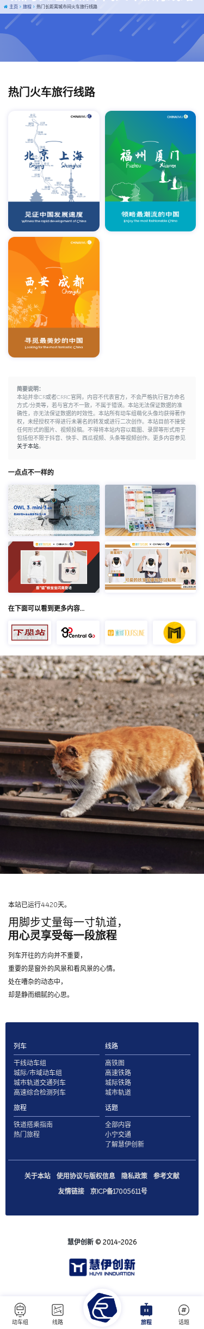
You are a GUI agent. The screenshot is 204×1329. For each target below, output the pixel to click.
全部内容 (118, 1125)
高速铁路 (118, 1073)
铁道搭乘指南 (33, 1125)
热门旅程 (27, 1135)
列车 (20, 1046)
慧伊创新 (80, 1242)
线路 (57, 1322)
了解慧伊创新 (124, 1144)
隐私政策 (134, 1176)
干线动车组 (30, 1063)
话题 (183, 1322)
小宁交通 (118, 1135)
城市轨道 (118, 1092)
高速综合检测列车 (40, 1092)
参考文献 (166, 1176)
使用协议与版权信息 (86, 1176)
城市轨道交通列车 (40, 1083)
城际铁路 (118, 1083)
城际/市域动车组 (38, 1073)
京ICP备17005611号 (118, 1191)
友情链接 (71, 1191)
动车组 (20, 1322)
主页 (13, 6)
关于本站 (28, 446)
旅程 (146, 1322)
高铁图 (115, 1063)
